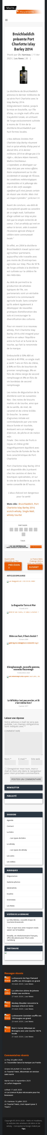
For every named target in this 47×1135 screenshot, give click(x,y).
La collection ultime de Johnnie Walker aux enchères (25, 992)
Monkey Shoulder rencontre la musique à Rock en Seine (25, 1004)
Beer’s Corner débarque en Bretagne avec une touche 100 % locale (26, 1031)
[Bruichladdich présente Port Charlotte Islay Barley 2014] (23, 75)
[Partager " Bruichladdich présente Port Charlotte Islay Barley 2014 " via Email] (35, 529)
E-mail (22, 758)
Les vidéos (11, 862)
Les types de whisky (18, 850)
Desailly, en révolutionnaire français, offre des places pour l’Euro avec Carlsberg (22, 938)
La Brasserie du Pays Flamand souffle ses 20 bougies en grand (26, 979)
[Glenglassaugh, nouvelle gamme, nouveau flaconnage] (23, 653)
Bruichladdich (26, 503)
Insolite (10, 894)
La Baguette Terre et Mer (23, 605)
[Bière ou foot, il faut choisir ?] (23, 622)
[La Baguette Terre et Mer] (23, 591)
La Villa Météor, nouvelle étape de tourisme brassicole (21, 921)
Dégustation (12, 876)
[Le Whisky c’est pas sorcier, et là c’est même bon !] (23, 686)
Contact (10, 826)
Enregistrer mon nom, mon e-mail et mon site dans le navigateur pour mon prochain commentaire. (22, 771)
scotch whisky (14, 511)
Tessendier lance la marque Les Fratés (24, 1062)
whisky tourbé (14, 515)
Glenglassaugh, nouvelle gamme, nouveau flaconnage (23, 668)
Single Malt (28, 511)
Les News (19, 58)
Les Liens (10, 856)
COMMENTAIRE (12, 730)
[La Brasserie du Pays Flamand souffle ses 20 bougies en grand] (7, 979)
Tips (23, 1128)
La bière (10, 832)
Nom (7, 758)
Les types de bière (18, 838)
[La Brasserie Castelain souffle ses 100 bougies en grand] (7, 1017)
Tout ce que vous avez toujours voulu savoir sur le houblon (22, 929)
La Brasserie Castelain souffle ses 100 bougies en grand (26, 1017)
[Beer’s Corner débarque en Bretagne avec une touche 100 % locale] (7, 1029)
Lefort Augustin (14, 1083)
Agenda (10, 820)
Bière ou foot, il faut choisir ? (23, 636)
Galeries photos (13, 882)
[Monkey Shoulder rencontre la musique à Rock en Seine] (7, 1004)
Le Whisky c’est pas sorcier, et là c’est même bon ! (23, 701)
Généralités (12, 888)
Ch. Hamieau (24, 54)
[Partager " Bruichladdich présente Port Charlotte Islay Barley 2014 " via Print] (23, 534)
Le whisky (11, 844)
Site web (35, 758)
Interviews (11, 900)
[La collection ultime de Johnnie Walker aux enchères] (7, 992)
